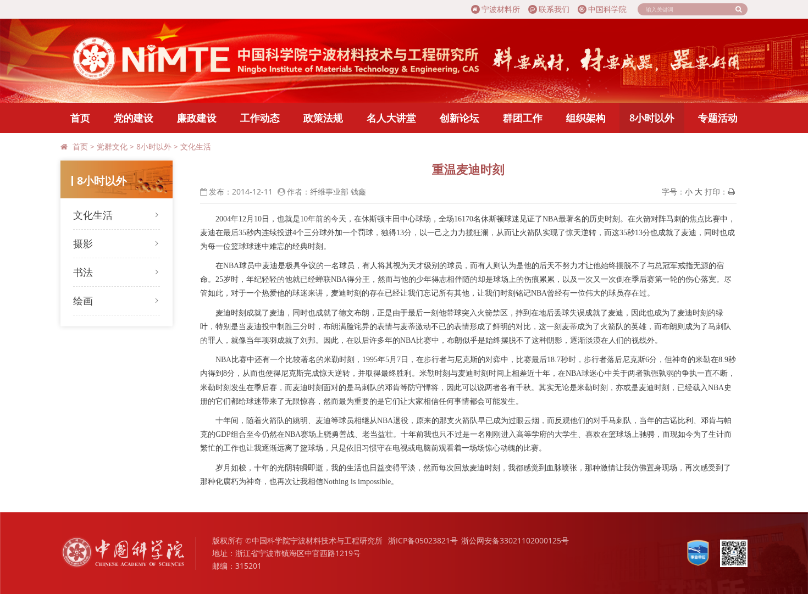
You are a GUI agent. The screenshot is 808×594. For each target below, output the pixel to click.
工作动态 (260, 117)
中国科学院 (607, 9)
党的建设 (133, 117)
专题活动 (718, 117)
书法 (83, 272)
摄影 (83, 243)
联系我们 (554, 9)
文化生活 (195, 146)
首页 (80, 117)
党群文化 (112, 146)
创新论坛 (459, 117)
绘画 (83, 300)
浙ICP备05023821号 (423, 540)
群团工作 (523, 117)
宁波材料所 (501, 9)
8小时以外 (651, 117)
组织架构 (586, 117)
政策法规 (323, 117)
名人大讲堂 (391, 117)
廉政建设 (197, 117)
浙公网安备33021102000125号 (515, 540)
